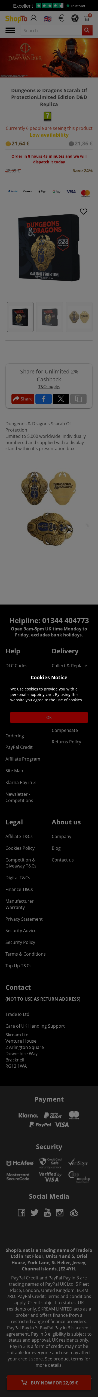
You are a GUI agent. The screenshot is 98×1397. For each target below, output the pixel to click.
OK (49, 717)
